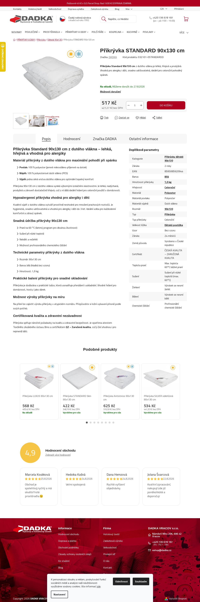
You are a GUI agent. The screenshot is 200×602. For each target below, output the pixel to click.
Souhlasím (141, 581)
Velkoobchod (55, 9)
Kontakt (107, 567)
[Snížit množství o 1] (128, 105)
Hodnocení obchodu (68, 534)
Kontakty (17, 9)
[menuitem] (16, 32)
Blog (117, 9)
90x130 (169, 209)
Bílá (167, 177)
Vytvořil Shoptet (178, 598)
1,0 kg (168, 182)
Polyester (170, 193)
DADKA (113, 57)
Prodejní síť (109, 554)
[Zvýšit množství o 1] (141, 105)
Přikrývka (170, 214)
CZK (162, 8)
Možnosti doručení (110, 91)
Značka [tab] (105, 139)
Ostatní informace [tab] (143, 139)
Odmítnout (121, 581)
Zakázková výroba (99, 9)
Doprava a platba (76, 9)
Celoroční (170, 187)
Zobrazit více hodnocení (58, 455)
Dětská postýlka (174, 225)
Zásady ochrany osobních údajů (74, 554)
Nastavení (59, 594)
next (184, 395)
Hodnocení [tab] (71, 139)
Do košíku (166, 105)
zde (99, 586)
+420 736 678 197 (163, 17)
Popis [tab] (46, 139)
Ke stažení (63, 561)
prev (15, 395)
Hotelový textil (35, 9)
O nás (106, 561)
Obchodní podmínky (68, 547)
